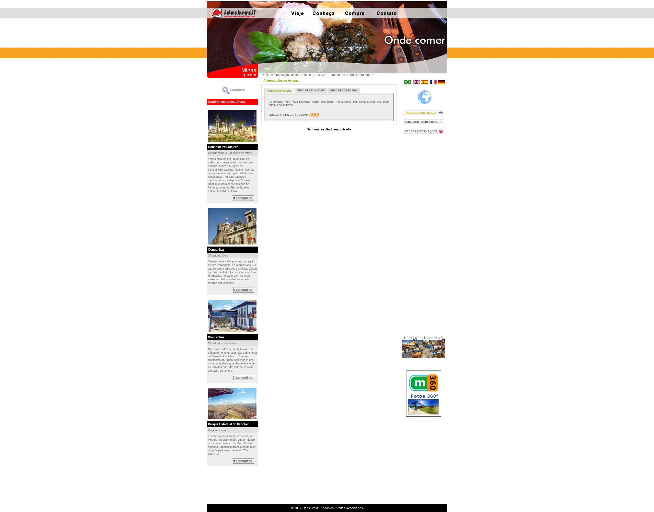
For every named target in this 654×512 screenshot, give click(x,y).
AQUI (314, 114)
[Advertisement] (425, 219)
